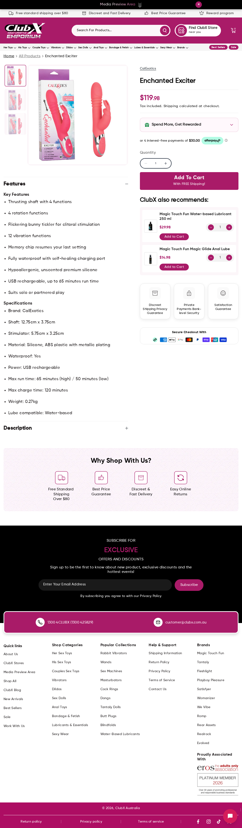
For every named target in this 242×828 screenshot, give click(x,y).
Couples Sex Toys (65, 671)
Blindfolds (108, 725)
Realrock (204, 734)
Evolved (203, 743)
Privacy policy (91, 821)
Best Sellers (218, 47)
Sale (233, 47)
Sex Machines (111, 671)
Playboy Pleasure (210, 680)
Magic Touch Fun (210, 653)
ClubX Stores (14, 663)
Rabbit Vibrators (113, 653)
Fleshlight (204, 671)
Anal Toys (99, 47)
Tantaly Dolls (110, 707)
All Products (29, 56)
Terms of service (151, 821)
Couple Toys (39, 47)
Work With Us (14, 726)
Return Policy (159, 662)
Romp (201, 716)
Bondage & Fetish (119, 47)
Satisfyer (204, 689)
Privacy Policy (159, 671)
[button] (233, 30)
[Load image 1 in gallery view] (15, 76)
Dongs (105, 698)
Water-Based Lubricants (120, 734)
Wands (106, 662)
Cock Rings (109, 689)
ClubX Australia (127, 808)
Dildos (69, 47)
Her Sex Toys (62, 653)
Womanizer (206, 698)
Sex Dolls (83, 47)
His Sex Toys (61, 662)
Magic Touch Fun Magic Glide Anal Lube (195, 249)
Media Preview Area (19, 672)
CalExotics (148, 68)
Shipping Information (165, 653)
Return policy (31, 821)
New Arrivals (13, 699)
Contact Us (157, 689)
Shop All (10, 681)
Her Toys (8, 47)
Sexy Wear (166, 47)
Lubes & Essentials (144, 47)
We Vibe (203, 707)
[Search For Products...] (164, 30)
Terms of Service (162, 680)
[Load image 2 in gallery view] (15, 100)
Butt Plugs (108, 716)
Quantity (148, 153)
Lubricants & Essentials (70, 725)
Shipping (171, 106)
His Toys (22, 47)
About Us (11, 654)
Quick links (13, 646)
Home (9, 56)
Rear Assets (206, 725)
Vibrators (56, 47)
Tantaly (203, 662)
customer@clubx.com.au (185, 622)
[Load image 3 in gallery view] (15, 124)
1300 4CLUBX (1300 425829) (70, 622)
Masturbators (111, 680)
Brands (181, 47)
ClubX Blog (12, 690)
